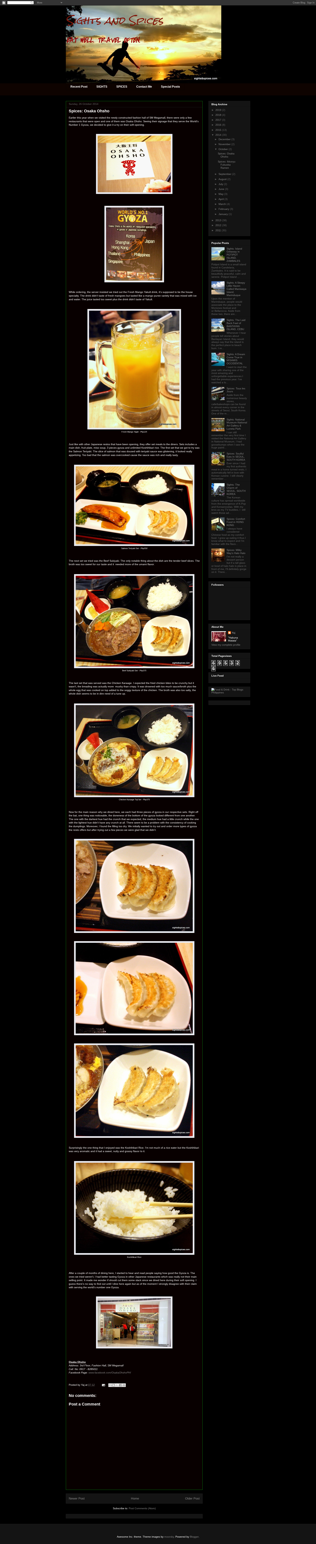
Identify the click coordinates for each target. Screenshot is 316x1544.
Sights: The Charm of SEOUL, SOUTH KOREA (236, 489)
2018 (218, 114)
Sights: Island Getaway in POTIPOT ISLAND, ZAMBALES (234, 254)
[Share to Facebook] (120, 1385)
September (225, 174)
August (223, 179)
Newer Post (77, 1498)
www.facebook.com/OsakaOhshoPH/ (110, 1372)
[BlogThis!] (113, 1385)
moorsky (169, 1536)
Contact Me (144, 86)
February (224, 208)
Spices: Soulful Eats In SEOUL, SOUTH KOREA (236, 456)
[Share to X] (117, 1385)
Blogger (194, 1536)
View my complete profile (225, 644)
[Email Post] (103, 1384)
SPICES (121, 86)
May (221, 193)
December (225, 139)
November (225, 144)
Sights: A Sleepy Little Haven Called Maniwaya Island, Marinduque (236, 288)
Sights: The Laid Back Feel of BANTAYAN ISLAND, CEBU (236, 325)
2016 (218, 124)
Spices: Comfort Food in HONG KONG (236, 522)
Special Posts (170, 86)
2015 (218, 129)
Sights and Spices (114, 20)
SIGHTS (101, 86)
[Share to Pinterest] (124, 1385)
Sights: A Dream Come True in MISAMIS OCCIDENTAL (236, 359)
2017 (218, 119)
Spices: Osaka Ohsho (226, 155)
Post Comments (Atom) (142, 1508)
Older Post (192, 1498)
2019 (218, 109)
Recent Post (78, 86)
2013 (218, 220)
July (221, 184)
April (221, 199)
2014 (218, 134)
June (222, 189)
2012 (218, 225)
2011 (218, 230)
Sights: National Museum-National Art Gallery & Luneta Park (237, 424)
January (224, 214)
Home (135, 1498)
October (224, 149)
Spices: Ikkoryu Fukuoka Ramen (226, 164)
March (223, 204)
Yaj (233, 632)
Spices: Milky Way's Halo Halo (236, 552)
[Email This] (110, 1385)
